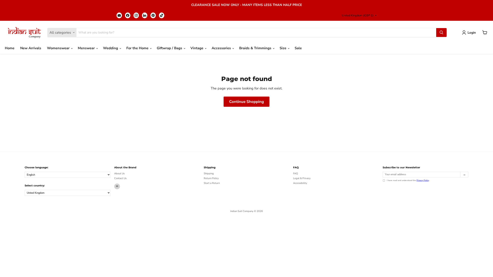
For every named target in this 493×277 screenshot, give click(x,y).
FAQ (295, 173)
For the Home (137, 48)
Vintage (197, 48)
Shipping (209, 173)
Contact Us (120, 178)
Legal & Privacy (302, 178)
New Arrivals (30, 48)
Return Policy (211, 178)
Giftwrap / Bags (170, 48)
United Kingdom (357, 15)
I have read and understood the (408, 180)
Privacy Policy (423, 180)
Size (283, 48)
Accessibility (300, 183)
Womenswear (58, 48)
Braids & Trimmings (255, 48)
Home (9, 48)
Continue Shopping (246, 101)
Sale (298, 48)
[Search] (441, 32)
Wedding (111, 48)
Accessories (222, 48)
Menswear (87, 48)
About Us (119, 173)
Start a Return (212, 183)
